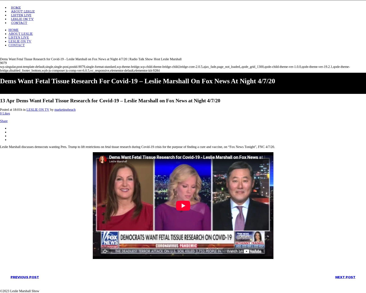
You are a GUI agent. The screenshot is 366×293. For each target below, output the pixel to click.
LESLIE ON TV (37, 109)
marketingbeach (65, 109)
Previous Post (25, 277)
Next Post (345, 277)
